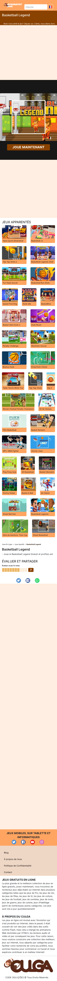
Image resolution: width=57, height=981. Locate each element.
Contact (8, 872)
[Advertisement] (28, 52)
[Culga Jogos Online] (28, 965)
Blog (6, 852)
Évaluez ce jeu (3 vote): (11, 566)
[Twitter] (18, 580)
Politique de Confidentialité (17, 865)
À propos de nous (13, 859)
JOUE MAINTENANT (28, 147)
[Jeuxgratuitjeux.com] (13, 5)
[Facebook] (28, 580)
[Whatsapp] (37, 580)
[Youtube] (32, 842)
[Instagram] (42, 842)
